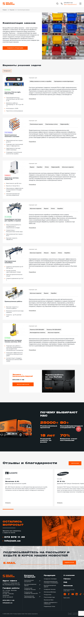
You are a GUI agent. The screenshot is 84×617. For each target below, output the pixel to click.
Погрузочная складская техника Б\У (31, 592)
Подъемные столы (49, 606)
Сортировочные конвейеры (10, 261)
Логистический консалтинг (29, 581)
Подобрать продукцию (15, 48)
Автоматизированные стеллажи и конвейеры (51, 582)
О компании (69, 575)
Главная (5, 9)
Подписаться (69, 562)
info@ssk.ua (12, 541)
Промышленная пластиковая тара (29, 596)
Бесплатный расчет (23, 384)
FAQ (65, 582)
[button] (78, 429)
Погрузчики (47, 594)
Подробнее (32, 98)
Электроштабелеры (50, 592)
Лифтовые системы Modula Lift (12, 178)
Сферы (67, 578)
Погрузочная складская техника (30, 589)
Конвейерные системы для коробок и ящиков (13, 220)
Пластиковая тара (49, 597)
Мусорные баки (48, 600)
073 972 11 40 (68, 3)
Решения (12, 9)
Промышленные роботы (13, 301)
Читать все (75, 463)
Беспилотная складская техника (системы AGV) (13, 341)
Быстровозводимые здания (30, 585)
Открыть (8, 503)
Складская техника (49, 589)
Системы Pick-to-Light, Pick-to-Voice (13, 92)
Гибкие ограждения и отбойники (50, 603)
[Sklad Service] (9, 3)
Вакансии (68, 585)
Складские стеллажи (50, 578)
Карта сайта (66, 597)
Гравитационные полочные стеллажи (12, 135)
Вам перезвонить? (70, 4)
